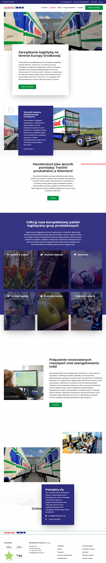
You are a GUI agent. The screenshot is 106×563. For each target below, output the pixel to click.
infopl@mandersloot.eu (57, 516)
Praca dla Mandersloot (82, 2)
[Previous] (6, 110)
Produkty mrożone (88, 549)
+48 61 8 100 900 (9, 2)
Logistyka (52, 7)
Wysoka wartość (87, 555)
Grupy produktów (69, 7)
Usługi (59, 7)
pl (102, 2)
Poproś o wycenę (94, 7)
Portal (95, 2)
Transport (44, 7)
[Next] (11, 110)
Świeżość (85, 552)
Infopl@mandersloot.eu (36, 552)
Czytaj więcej (28, 149)
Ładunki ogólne (87, 546)
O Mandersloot (66, 2)
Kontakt (80, 7)
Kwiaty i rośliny (87, 558)
